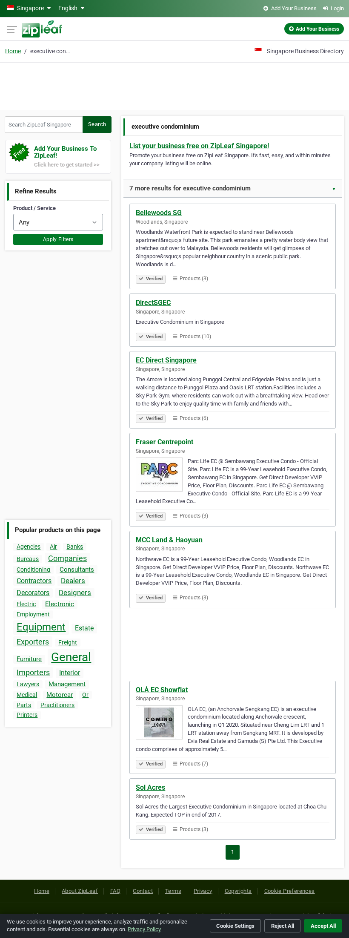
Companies (67, 558)
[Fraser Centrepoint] (162, 475)
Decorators (33, 593)
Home (13, 51)
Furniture (29, 659)
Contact (143, 891)
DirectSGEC (153, 303)
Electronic (59, 604)
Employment (33, 614)
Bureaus (28, 558)
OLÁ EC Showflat (162, 690)
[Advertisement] (174, 85)
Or (85, 694)
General (71, 657)
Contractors (34, 581)
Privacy (203, 891)
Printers (27, 714)
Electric (26, 604)
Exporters (33, 641)
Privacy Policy (144, 929)
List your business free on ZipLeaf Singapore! (199, 146)
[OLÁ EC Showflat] (162, 723)
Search (97, 124)
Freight (67, 642)
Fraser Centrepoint (164, 442)
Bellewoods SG (159, 213)
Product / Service (34, 208)
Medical (27, 694)
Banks (74, 546)
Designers (75, 592)
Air (53, 546)
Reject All (282, 926)
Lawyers (28, 684)
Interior (69, 673)
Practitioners (57, 705)
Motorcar (59, 695)
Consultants (77, 569)
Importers (33, 672)
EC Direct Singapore (166, 360)
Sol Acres (150, 787)
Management (67, 684)
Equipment (41, 627)
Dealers (73, 580)
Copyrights (238, 891)
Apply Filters (58, 239)
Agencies (28, 546)
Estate (84, 628)
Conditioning (33, 569)
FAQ (115, 891)
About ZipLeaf (80, 891)
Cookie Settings (235, 926)
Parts (24, 705)
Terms (173, 891)
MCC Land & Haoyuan (169, 540)
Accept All (323, 926)
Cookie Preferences (289, 891)
